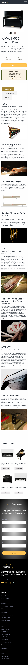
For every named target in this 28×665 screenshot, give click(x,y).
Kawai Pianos (5, 612)
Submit (14, 553)
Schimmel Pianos (5, 617)
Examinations (4, 648)
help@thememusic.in (15, 78)
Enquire (13, 65)
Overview (8, 89)
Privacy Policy (5, 598)
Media (7, 97)
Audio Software (5, 636)
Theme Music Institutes (7, 606)
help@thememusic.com (11, 579)
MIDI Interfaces (5, 631)
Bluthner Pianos (5, 620)
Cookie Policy (5, 601)
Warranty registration (6, 642)
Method (3, 653)
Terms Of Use (5, 595)
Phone (4, 535)
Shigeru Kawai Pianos (7, 615)
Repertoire (4, 651)
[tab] (8, 89)
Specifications (9, 93)
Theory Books (5, 658)
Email (4, 527)
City (3, 543)
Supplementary (5, 656)
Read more (6, 468)
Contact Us (4, 603)
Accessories (4, 639)
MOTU (3, 626)
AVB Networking (5, 634)
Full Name (5, 519)
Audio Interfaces (5, 629)
